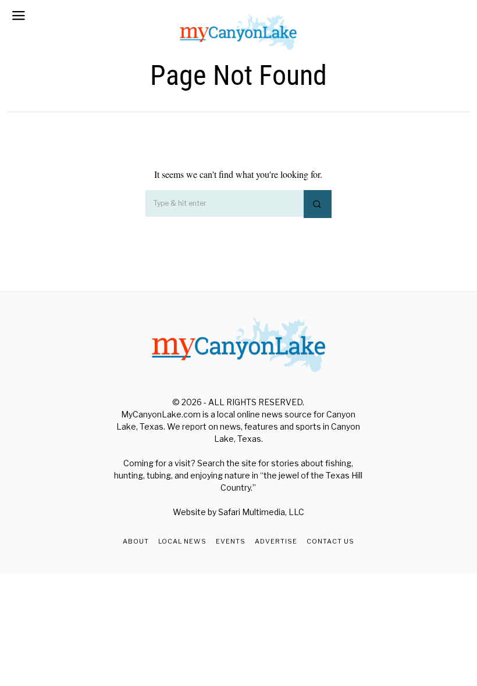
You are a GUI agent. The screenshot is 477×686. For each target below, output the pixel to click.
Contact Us (330, 541)
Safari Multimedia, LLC (261, 512)
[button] (318, 204)
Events (230, 541)
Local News (182, 541)
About (136, 541)
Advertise (276, 541)
